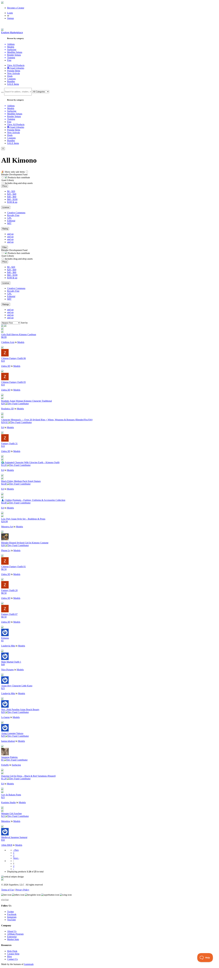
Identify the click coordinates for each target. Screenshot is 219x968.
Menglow (5, 821)
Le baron (5, 717)
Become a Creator (15, 8)
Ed (2, 427)
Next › (16, 858)
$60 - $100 (12, 199)
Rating (5, 229)
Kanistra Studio (8, 802)
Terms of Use (7, 889)
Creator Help (13, 954)
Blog (9, 956)
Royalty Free (13, 215)
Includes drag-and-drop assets (19, 183)
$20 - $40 (11, 194)
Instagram (11, 917)
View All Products (15, 65)
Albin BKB (6, 845)
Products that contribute (18, 177)
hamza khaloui (8, 741)
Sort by (24, 322)
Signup (10, 18)
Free (9, 60)
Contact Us (12, 959)
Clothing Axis (7, 342)
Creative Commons (16, 212)
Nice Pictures (7, 669)
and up (10, 234)
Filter (4, 247)
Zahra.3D (5, 366)
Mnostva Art (7, 526)
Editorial (11, 220)
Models (20, 342)
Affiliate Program (15, 934)
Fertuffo (5, 765)
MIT (9, 223)
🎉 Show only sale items (13, 172)
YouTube (11, 919)
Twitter (10, 911)
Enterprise (12, 936)
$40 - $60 (11, 196)
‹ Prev (16, 850)
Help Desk (12, 951)
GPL (9, 218)
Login (10, 13)
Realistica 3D (7, 408)
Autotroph (29, 964)
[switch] (27, 172)
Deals (10, 76)
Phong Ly (5, 550)
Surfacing (16, 765)
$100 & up (12, 202)
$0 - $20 (11, 191)
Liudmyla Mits (8, 645)
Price (4, 186)
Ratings (5, 304)
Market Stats (13, 939)
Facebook (11, 914)
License (5, 207)
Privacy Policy (22, 889)
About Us (11, 931)
